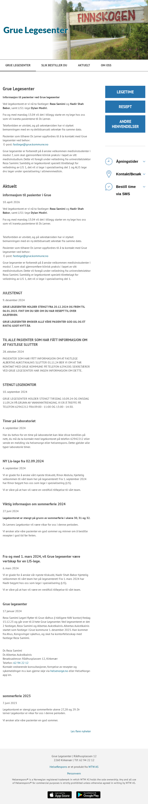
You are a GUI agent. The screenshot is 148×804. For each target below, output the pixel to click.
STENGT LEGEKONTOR (19, 384)
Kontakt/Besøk (128, 174)
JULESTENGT (12, 293)
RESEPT (125, 106)
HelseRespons (58, 767)
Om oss (106, 65)
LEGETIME (125, 91)
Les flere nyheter (81, 731)
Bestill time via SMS (126, 189)
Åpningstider (127, 161)
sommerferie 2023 (17, 696)
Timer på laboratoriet (19, 421)
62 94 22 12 (21, 663)
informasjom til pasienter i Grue (27, 195)
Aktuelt (84, 65)
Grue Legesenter (18, 65)
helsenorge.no (59, 671)
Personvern (74, 773)
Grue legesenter (15, 604)
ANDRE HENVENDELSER (125, 124)
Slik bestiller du (54, 65)
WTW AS (93, 767)
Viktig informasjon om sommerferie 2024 (34, 504)
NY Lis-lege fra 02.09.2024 (23, 461)
